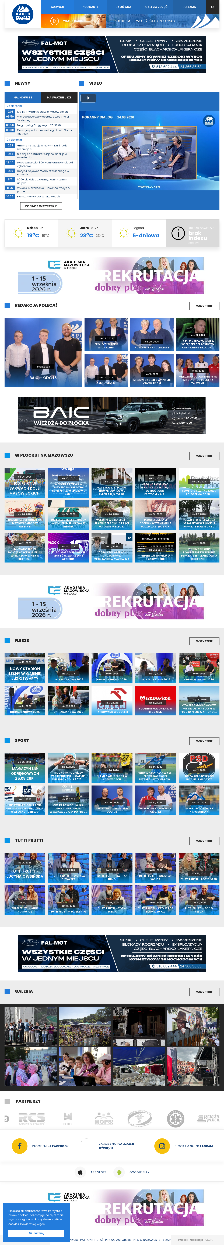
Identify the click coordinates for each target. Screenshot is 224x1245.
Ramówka (123, 7)
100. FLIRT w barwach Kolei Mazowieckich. (42, 112)
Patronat (87, 1240)
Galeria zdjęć (156, 7)
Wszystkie (204, 306)
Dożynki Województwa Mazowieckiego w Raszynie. (43, 172)
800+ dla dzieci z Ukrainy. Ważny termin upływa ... (42, 181)
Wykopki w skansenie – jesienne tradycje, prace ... (43, 189)
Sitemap (165, 1240)
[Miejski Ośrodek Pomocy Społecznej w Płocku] (58, 1119)
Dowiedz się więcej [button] (32, 1224)
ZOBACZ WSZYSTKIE (41, 206)
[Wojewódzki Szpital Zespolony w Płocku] (94, 1119)
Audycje (58, 7)
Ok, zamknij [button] (36, 1233)
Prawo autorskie (118, 1240)
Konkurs (72, 1240)
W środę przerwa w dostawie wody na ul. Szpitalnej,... (43, 118)
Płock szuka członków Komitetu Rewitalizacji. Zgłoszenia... (45, 164)
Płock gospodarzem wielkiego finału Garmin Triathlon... (45, 131)
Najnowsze (23, 97)
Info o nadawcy (145, 1240)
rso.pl (208, 1240)
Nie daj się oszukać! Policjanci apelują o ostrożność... (42, 155)
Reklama (189, 7)
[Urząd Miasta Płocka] (22, 1119)
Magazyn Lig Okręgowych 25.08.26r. (39, 125)
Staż (100, 1240)
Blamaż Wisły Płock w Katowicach (38, 196)
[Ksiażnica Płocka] (166, 1119)
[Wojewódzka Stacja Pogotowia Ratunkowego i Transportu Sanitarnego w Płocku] (130, 1119)
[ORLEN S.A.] (202, 1119)
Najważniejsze (59, 97)
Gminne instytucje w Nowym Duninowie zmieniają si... (42, 147)
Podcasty (90, 7)
